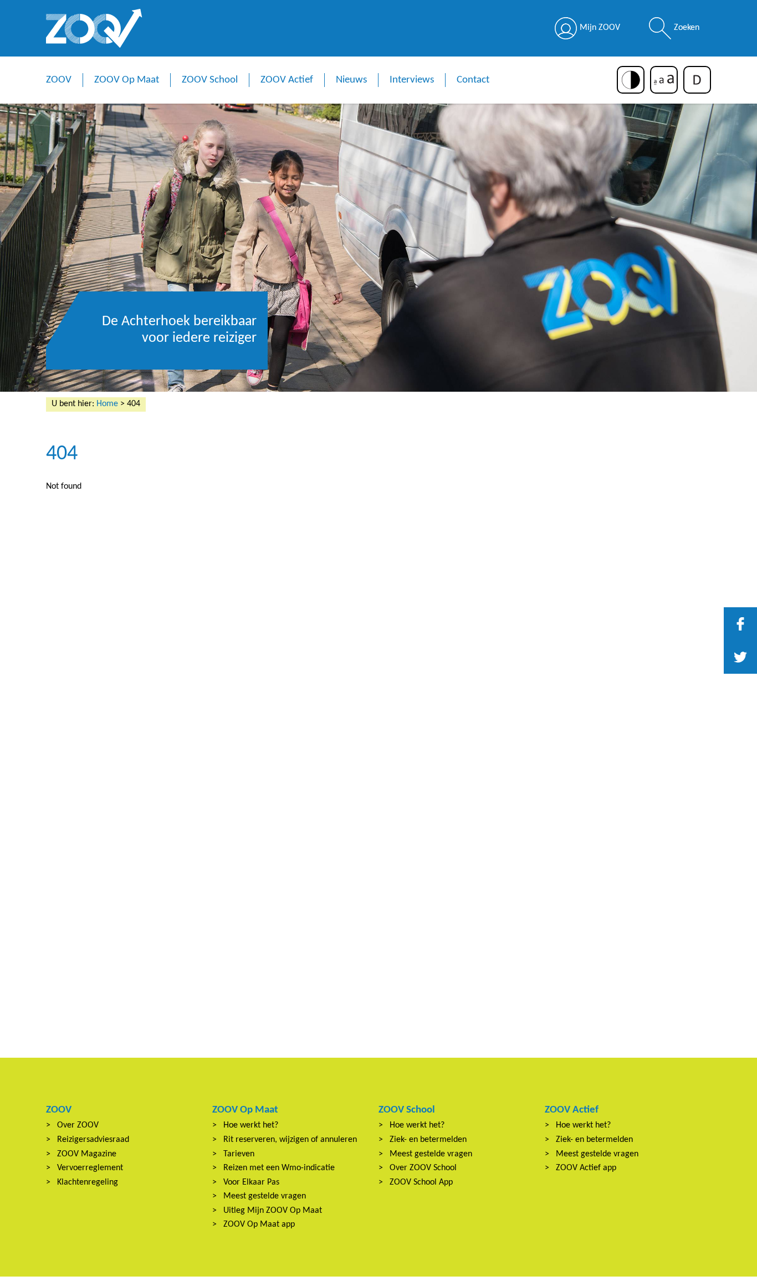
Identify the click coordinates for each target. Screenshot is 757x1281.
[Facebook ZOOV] (740, 623)
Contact (473, 80)
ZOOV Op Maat (126, 80)
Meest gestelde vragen (264, 1196)
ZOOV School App (421, 1182)
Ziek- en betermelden (428, 1139)
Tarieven (238, 1154)
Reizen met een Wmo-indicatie (279, 1168)
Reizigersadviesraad (93, 1139)
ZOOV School (210, 80)
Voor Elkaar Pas (251, 1182)
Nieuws (351, 80)
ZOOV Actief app (586, 1168)
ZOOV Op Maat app (259, 1224)
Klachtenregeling (87, 1182)
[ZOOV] (94, 28)
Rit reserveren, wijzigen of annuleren (290, 1139)
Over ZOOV (78, 1125)
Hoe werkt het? (250, 1125)
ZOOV (58, 80)
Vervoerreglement (90, 1168)
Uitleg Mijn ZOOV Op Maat (272, 1210)
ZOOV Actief (286, 80)
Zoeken (686, 27)
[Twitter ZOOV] (740, 657)
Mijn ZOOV (600, 27)
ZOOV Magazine (86, 1154)
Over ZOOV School (423, 1168)
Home (107, 403)
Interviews (412, 80)
